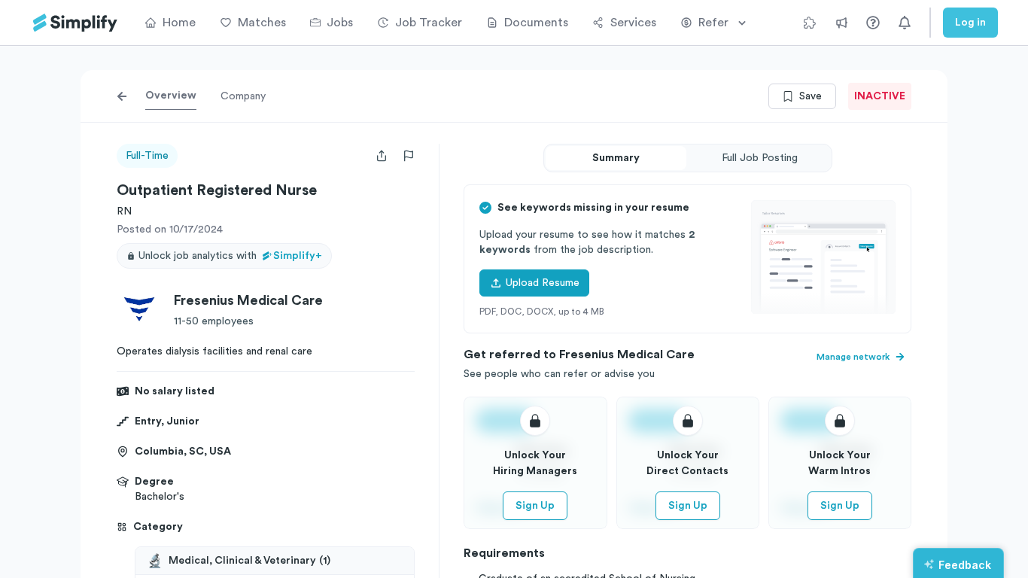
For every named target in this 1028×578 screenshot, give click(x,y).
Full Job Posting (760, 158)
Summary (616, 158)
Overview (170, 95)
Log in (970, 22)
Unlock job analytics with (230, 256)
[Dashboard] (75, 23)
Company (243, 96)
